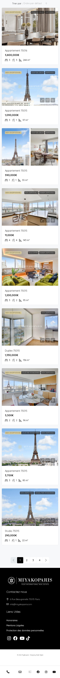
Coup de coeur (37, 12)
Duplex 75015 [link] (12, 350)
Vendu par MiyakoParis (44, 493)
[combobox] (35, 3)
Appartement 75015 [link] (16, 110)
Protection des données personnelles (25, 630)
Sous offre (33, 253)
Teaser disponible (47, 193)
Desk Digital (39, 655)
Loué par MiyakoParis (31, 373)
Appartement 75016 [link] (16, 50)
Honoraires (12, 620)
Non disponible (31, 193)
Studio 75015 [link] (12, 530)
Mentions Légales (15, 625)
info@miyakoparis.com (21, 604)
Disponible (50, 12)
